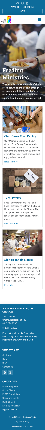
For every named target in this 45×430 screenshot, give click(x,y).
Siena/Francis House (18, 260)
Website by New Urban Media (22, 427)
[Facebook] (18, 3)
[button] (39, 19)
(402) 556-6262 (9, 323)
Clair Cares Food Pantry (20, 136)
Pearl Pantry (12, 198)
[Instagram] (22, 3)
